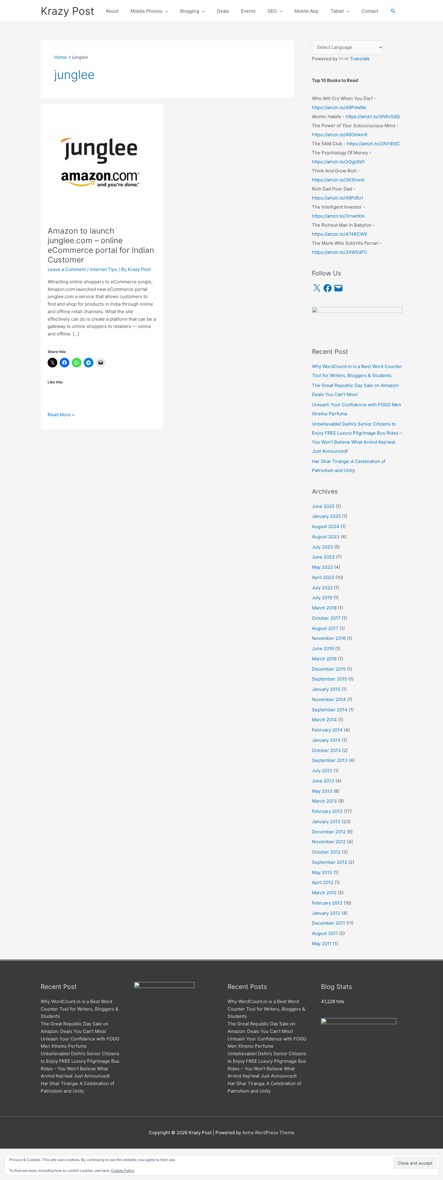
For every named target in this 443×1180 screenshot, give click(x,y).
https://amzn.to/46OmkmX (340, 134)
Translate (360, 58)
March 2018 (324, 608)
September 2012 (329, 862)
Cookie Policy (122, 1170)
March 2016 (324, 659)
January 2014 (326, 740)
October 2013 (326, 750)
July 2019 (322, 597)
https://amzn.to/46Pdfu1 (337, 198)
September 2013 (329, 760)
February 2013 (327, 811)
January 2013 (326, 821)
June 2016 (323, 648)
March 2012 (324, 892)
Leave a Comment (67, 269)
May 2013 (322, 791)
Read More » (61, 415)
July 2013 (322, 770)
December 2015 (329, 669)
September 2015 (329, 679)
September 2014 (329, 710)
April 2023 (323, 577)
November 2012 (329, 842)
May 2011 (321, 943)
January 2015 (326, 689)
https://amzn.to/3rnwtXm (338, 216)
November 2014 (329, 699)
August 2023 (325, 537)
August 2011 (325, 933)
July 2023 (322, 547)
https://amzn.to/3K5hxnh (338, 180)
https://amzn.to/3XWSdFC (339, 252)
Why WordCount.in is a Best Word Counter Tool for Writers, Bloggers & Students (79, 1009)
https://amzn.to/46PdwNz (339, 107)
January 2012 (326, 913)
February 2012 (327, 903)
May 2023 (322, 567)
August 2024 (325, 526)
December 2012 (329, 832)
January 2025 (326, 516)
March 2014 (324, 719)
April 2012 (322, 882)
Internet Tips (103, 269)
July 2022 (322, 587)
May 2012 (322, 872)
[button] (393, 11)
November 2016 (329, 638)
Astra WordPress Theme (268, 1132)
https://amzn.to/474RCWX (339, 234)
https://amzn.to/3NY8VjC (373, 143)
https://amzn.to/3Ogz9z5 (338, 162)
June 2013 (323, 781)
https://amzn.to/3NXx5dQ (373, 116)
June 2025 (323, 506)
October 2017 (326, 618)
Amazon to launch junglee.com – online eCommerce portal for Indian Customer (101, 245)
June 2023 (323, 557)
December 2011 (328, 923)
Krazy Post (67, 11)
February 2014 (327, 730)
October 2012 (326, 852)
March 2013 (324, 801)
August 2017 (325, 628)
